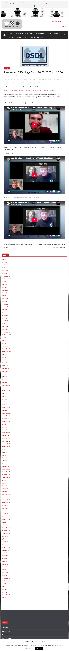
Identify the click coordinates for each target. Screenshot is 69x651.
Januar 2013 (5, 550)
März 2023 (5, 323)
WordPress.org (6, 638)
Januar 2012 (5, 570)
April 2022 (5, 346)
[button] (13, 33)
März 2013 (5, 544)
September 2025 (6, 279)
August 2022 (5, 337)
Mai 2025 (4, 287)
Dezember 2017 (6, 438)
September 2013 (6, 533)
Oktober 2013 (6, 530)
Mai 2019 (4, 399)
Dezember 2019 (6, 385)
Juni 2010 (4, 597)
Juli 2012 (4, 561)
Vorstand (11, 37)
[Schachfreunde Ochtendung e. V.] (34, 9)
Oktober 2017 (6, 444)
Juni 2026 (4, 259)
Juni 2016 (4, 483)
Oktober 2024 (6, 304)
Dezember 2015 (6, 494)
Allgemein (7, 68)
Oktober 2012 (6, 558)
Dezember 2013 (6, 525)
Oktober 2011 (6, 578)
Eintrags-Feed (6, 631)
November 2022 (6, 329)
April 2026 (5, 265)
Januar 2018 (5, 435)
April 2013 (5, 542)
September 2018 (6, 421)
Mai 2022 (4, 343)
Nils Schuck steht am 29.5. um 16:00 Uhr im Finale (18, 246)
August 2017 (5, 449)
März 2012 (5, 567)
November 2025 (6, 273)
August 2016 (5, 480)
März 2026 (5, 268)
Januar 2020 (5, 382)
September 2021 (6, 351)
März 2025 (5, 293)
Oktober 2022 (6, 332)
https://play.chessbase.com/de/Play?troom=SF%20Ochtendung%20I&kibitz (24, 83)
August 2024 (5, 307)
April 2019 (5, 402)
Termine (19, 37)
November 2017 (6, 441)
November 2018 (6, 416)
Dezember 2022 (6, 326)
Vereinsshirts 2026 (36, 37)
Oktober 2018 (6, 419)
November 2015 (6, 497)
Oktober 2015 (6, 500)
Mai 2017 (4, 458)
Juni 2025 (4, 284)
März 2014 (5, 516)
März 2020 (5, 379)
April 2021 (5, 360)
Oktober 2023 (6, 315)
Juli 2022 (4, 340)
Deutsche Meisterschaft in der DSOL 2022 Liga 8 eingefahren (51, 246)
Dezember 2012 (6, 553)
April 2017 (5, 460)
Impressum (63, 24)
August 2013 (5, 536)
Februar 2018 (6, 432)
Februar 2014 (6, 519)
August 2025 (5, 281)
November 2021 (6, 349)
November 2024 (6, 301)
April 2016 (5, 488)
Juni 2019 (4, 396)
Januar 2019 (5, 410)
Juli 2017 (4, 452)
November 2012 (6, 556)
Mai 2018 (4, 427)
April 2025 (5, 290)
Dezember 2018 (6, 413)
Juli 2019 (4, 393)
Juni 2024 (4, 309)
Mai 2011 (4, 589)
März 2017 (5, 463)
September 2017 (6, 446)
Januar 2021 (5, 368)
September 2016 (6, 477)
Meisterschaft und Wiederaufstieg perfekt (39, 3)
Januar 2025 (5, 295)
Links (26, 37)
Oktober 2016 (6, 474)
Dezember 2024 (6, 298)
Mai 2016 (4, 486)
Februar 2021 (6, 365)
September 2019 (6, 391)
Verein (10, 33)
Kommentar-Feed (7, 635)
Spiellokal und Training (24, 33)
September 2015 (6, 502)
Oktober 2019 (6, 388)
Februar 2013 (6, 547)
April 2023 (5, 321)
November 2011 (6, 575)
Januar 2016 (5, 491)
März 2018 (5, 430)
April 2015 (5, 505)
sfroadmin (15, 76)
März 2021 (5, 363)
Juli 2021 (4, 354)
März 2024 (5, 312)
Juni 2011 (4, 586)
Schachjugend (39, 33)
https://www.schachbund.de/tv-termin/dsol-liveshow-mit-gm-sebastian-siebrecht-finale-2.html (29, 91)
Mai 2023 (4, 318)
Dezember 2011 (6, 572)
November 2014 (6, 508)
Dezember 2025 (6, 270)
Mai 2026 (4, 262)
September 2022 (6, 335)
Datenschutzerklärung (59, 21)
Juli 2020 (4, 377)
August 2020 (5, 374)
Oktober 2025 (6, 276)
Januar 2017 (5, 466)
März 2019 (5, 405)
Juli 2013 (4, 539)
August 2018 (5, 424)
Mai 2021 (4, 357)
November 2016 (6, 472)
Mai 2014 (4, 511)
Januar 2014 (5, 522)
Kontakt (64, 26)
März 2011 (5, 592)
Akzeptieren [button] (39, 648)
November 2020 (6, 371)
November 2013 (6, 528)
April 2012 (5, 564)
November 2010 (6, 595)
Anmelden (5, 627)
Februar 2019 (6, 407)
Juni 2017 (4, 455)
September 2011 (6, 581)
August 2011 (5, 583)
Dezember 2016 (6, 469)
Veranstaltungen (52, 33)
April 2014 (5, 514)
